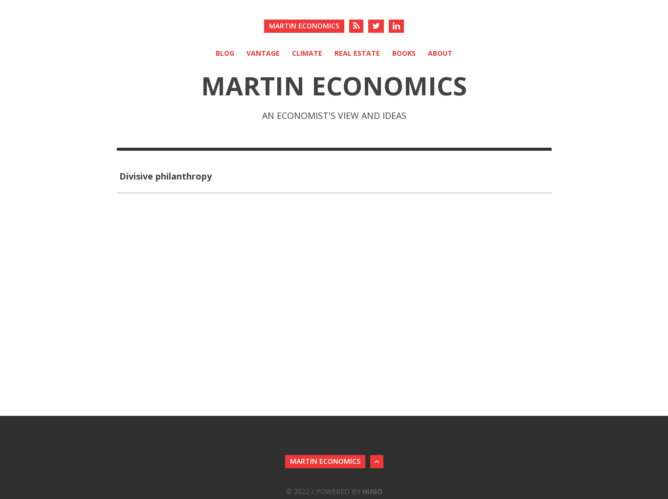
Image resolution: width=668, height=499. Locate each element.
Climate (307, 53)
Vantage (263, 53)
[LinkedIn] (396, 26)
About (440, 53)
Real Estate (357, 53)
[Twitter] (376, 26)
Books (404, 53)
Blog (225, 53)
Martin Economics (304, 25)
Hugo (372, 491)
